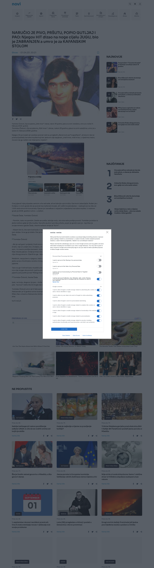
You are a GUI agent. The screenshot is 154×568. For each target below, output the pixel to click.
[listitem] (77, 256)
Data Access (76, 335)
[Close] (108, 232)
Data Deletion (66, 335)
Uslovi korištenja (87, 335)
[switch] (99, 260)
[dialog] (77, 284)
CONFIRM (64, 329)
